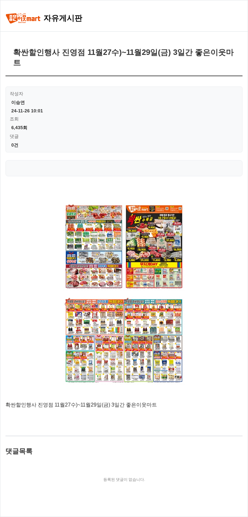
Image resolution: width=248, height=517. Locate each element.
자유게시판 (61, 18)
